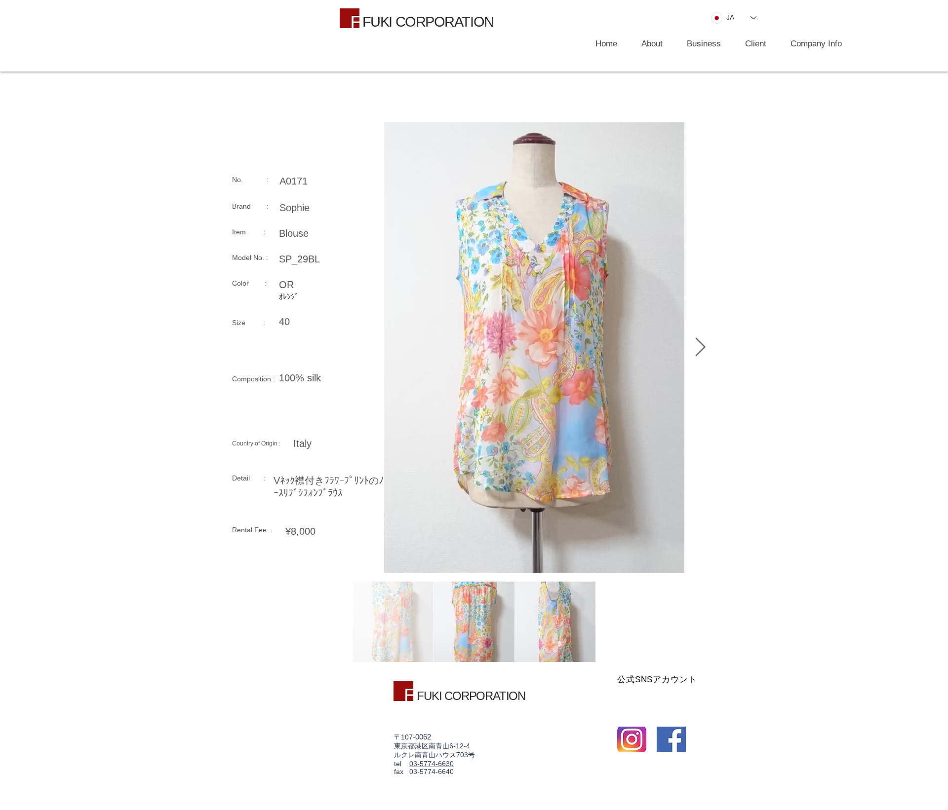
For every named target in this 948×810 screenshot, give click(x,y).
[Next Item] (700, 347)
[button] (699, 44)
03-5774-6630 (431, 764)
